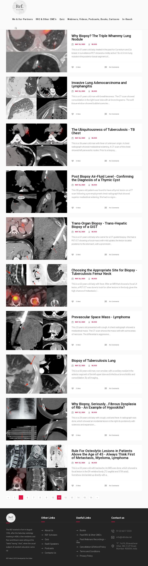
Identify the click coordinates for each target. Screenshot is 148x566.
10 (53, 497)
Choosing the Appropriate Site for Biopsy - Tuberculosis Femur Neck (104, 272)
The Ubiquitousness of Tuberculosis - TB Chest (103, 131)
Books (83, 530)
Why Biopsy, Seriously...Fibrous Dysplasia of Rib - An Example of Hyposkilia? (104, 405)
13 (72, 497)
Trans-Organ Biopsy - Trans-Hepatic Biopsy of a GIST (99, 225)
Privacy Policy (86, 556)
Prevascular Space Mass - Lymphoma (101, 317)
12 (65, 497)
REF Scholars (51, 535)
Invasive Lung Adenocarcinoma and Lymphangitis (99, 84)
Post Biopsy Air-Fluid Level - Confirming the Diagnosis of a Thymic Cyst (102, 178)
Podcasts (49, 548)
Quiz (47, 539)
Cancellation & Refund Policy (93, 547)
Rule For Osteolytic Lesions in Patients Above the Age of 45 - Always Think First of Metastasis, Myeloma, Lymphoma (103, 454)
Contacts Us (50, 553)
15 (84, 497)
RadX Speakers (52, 544)
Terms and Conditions (90, 551)
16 (91, 497)
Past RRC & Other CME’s (90, 535)
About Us (49, 530)
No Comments (114, 67)
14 (78, 497)
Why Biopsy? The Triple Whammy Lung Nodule (101, 37)
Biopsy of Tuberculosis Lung (93, 361)
